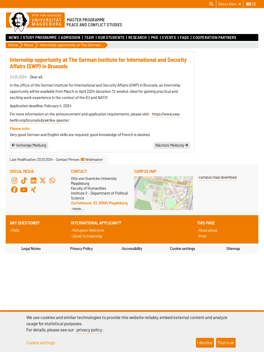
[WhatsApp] (52, 180)
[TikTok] (24, 180)
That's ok (225, 342)
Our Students (111, 38)
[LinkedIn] (33, 180)
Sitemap (233, 249)
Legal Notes (31, 249)
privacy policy (89, 329)
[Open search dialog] (211, 4)
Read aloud (208, 230)
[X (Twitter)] (42, 180)
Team (89, 38)
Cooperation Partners (214, 38)
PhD (154, 38)
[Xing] (33, 190)
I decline (205, 342)
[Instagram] (14, 180)
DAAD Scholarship (87, 236)
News (14, 38)
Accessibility (132, 249)
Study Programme (40, 38)
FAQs (184, 38)
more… (78, 208)
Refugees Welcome (88, 230)
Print (203, 236)
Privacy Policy (81, 249)
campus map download (218, 177)
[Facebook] (14, 190)
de (253, 4)
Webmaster (94, 159)
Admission (70, 38)
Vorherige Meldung (30, 145)
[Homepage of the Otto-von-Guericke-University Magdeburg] (35, 22)
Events (169, 38)
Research (137, 38)
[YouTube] (24, 190)
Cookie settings (182, 249)
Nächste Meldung (170, 145)
